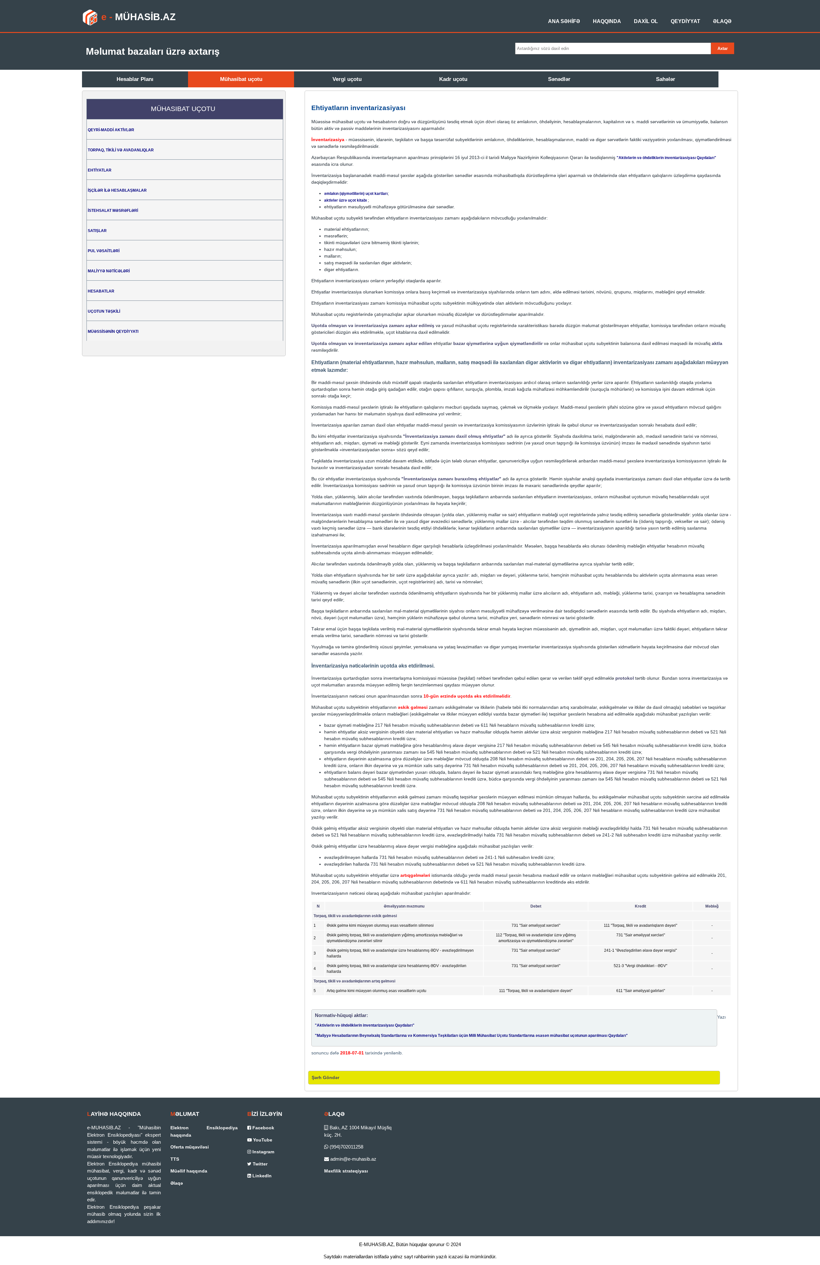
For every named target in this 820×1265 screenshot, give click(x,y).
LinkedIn (261, 1175)
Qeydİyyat (685, 21)
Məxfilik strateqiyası (346, 1170)
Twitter (259, 1163)
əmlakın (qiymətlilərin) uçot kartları (356, 193)
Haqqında (607, 21)
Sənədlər (559, 79)
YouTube (262, 1139)
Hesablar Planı (135, 79)
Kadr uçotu (453, 79)
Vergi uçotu (347, 79)
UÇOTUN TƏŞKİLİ (104, 311)
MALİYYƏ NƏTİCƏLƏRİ (109, 271)
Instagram (262, 1151)
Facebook (262, 1127)
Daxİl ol (646, 21)
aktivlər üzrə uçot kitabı (346, 200)
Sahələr (665, 79)
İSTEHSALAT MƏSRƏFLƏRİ (113, 210)
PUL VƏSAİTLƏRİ (103, 251)
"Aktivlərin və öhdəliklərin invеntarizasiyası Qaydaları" (666, 158)
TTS (174, 1159)
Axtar (723, 48)
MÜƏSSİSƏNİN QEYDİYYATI (113, 331)
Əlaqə (722, 21)
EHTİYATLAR (99, 170)
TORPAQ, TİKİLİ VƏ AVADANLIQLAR (121, 150)
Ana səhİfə (564, 21)
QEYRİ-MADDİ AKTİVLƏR (111, 130)
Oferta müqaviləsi (189, 1146)
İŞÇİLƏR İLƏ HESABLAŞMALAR (117, 190)
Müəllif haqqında (188, 1170)
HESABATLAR (101, 291)
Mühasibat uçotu (241, 79)
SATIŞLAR (97, 230)
